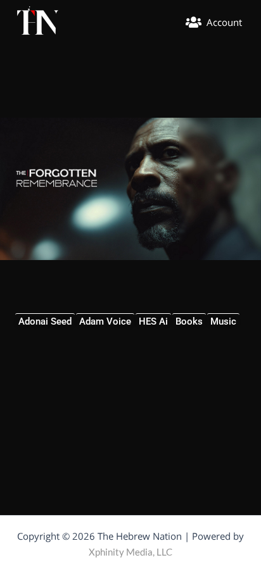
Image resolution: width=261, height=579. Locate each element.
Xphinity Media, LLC (130, 552)
